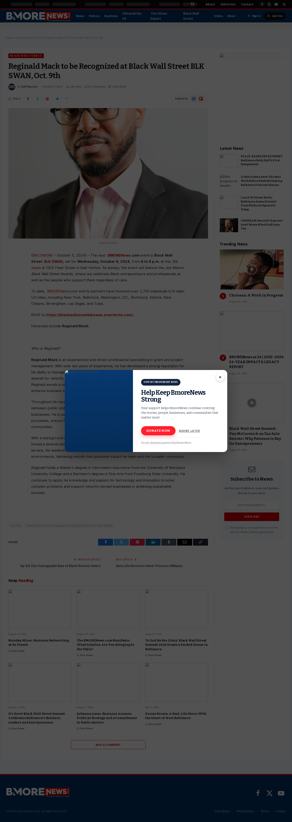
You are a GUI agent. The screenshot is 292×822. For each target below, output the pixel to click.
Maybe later (189, 431)
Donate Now (158, 431)
